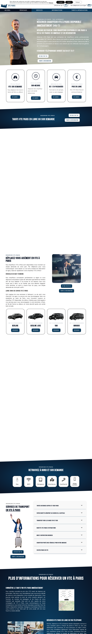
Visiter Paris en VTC (42, 550)
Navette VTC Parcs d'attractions (46, 528)
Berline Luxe (36, 325)
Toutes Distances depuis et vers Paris (48, 506)
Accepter (61, 2)
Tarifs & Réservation (79, 10)
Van (56, 325)
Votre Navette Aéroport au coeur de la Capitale (51, 513)
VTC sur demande (15, 86)
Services (39, 10)
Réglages (51, 3)
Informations (57, 10)
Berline (15, 325)
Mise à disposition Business (45, 535)
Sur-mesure (35, 85)
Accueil (7, 10)
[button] (60, 505)
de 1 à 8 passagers (56, 86)
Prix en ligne (77, 86)
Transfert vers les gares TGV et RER (47, 520)
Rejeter (69, 2)
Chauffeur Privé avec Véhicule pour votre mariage (52, 543)
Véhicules (23, 10)
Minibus (77, 325)
